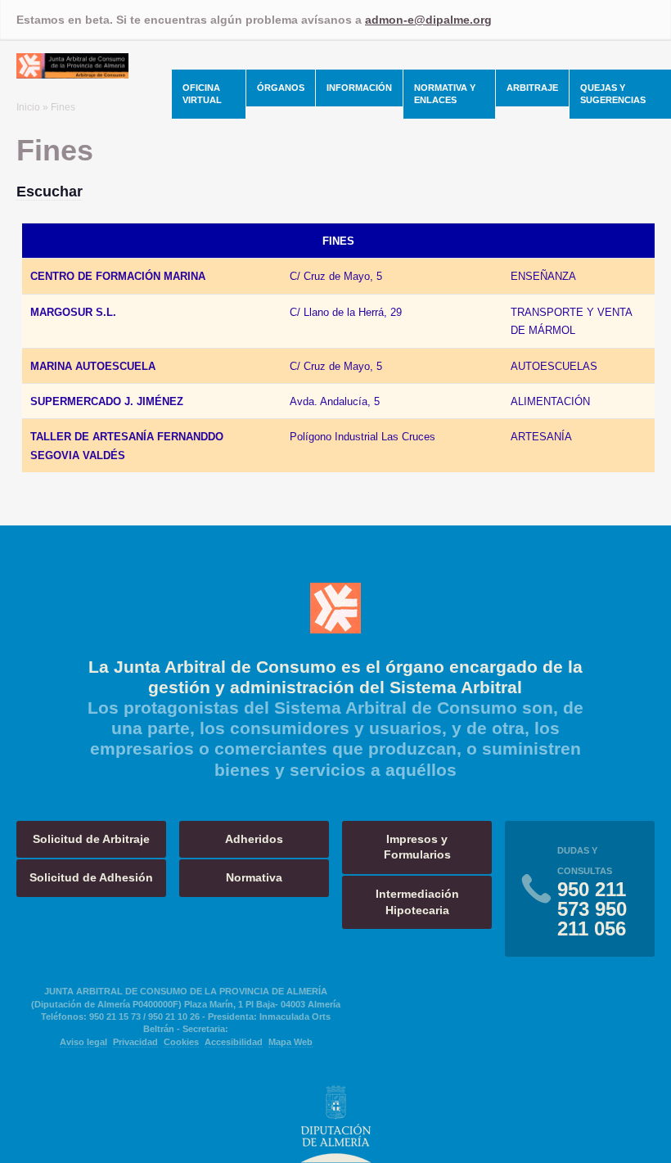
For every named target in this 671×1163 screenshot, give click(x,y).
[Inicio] (72, 73)
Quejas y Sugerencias (613, 94)
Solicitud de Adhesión (91, 877)
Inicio (28, 107)
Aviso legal (83, 1042)
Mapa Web (290, 1042)
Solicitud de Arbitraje (91, 838)
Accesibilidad (234, 1042)
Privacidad (135, 1042)
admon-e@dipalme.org (428, 19)
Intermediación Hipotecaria (417, 902)
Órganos (280, 87)
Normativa (254, 877)
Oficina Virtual (202, 94)
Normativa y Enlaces (444, 94)
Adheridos (254, 838)
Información (359, 87)
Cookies (181, 1042)
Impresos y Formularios (417, 847)
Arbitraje (532, 87)
